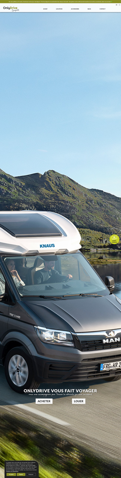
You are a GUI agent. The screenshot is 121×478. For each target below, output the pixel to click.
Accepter (11, 474)
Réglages (30, 474)
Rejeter (21, 474)
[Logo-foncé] (11, 9)
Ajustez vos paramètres (12, 471)
